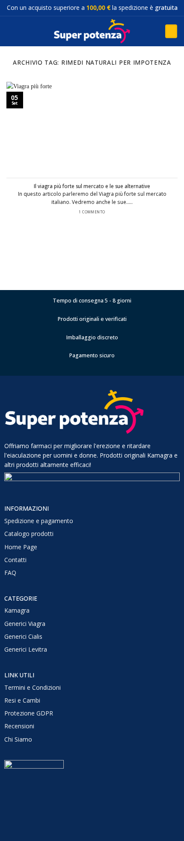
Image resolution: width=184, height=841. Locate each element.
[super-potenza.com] (92, 31)
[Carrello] (171, 31)
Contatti (15, 560)
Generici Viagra (24, 624)
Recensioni (19, 726)
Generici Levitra (25, 649)
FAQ (10, 573)
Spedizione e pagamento (38, 521)
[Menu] (10, 31)
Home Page (20, 547)
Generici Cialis (23, 636)
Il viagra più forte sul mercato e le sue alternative (92, 186)
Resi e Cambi (22, 700)
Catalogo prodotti (28, 534)
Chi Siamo (18, 739)
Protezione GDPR (28, 713)
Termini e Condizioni (32, 687)
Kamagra (17, 610)
